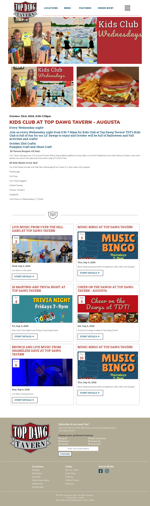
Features (85, 8)
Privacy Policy (71, 497)
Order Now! (105, 8)
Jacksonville (37, 483)
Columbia (36, 476)
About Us (69, 483)
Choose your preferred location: (76, 435)
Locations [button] (51, 8)
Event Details (23, 276)
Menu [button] (67, 8)
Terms (81, 497)
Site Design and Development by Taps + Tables (75, 500)
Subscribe (65, 454)
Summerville (37, 487)
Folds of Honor (72, 480)
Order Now (70, 473)
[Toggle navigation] (127, 8)
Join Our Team (71, 470)
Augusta (36, 470)
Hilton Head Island (40, 480)
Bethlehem (37, 473)
